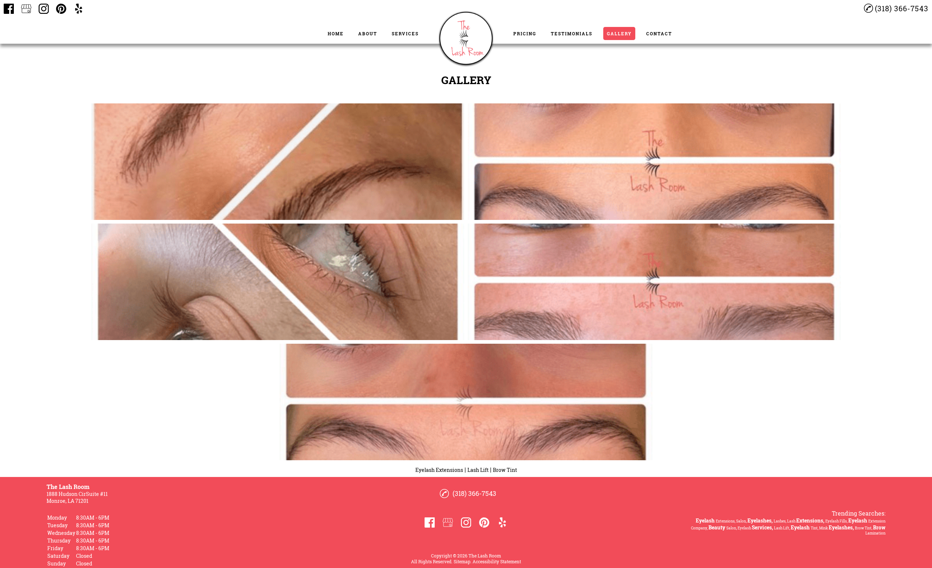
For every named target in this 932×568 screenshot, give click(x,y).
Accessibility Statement (497, 561)
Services (405, 33)
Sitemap (462, 561)
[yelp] (79, 9)
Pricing (524, 33)
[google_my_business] (26, 9)
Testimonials (571, 33)
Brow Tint (505, 469)
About (367, 33)
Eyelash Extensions (439, 469)
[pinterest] (61, 9)
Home (336, 33)
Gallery (619, 33)
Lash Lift (478, 469)
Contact (659, 33)
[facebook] (9, 9)
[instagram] (44, 9)
